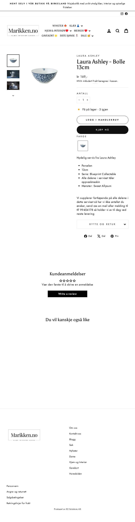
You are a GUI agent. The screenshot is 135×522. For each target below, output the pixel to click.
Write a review (67, 294)
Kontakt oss (75, 433)
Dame (72, 456)
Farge (82, 136)
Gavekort (74, 468)
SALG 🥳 (86, 35)
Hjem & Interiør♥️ (57, 30)
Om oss (73, 427)
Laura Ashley (88, 55)
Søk (71, 445)
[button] (83, 146)
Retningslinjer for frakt (18, 503)
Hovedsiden (75, 473)
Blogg (72, 439)
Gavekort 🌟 (49, 35)
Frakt (95, 81)
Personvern (12, 486)
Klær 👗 (74, 25)
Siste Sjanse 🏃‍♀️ (69, 35)
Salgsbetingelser (15, 497)
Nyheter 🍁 (60, 25)
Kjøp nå (102, 129)
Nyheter (73, 450)
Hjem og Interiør (78, 462)
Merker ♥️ (81, 30)
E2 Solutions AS (73, 509)
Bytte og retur (102, 224)
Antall (82, 93)
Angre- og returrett (16, 491)
